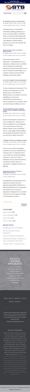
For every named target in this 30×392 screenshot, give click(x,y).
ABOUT (11, 298)
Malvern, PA (22, 342)
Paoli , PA (11, 348)
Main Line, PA (16, 342)
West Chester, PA (19, 352)
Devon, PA (14, 338)
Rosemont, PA (8, 350)
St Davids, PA (14, 350)
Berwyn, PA (18, 332)
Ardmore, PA (6, 332)
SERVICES (17, 298)
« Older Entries (7, 202)
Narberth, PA (11, 346)
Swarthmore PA (21, 350)
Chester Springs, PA (14, 336)
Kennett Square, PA (22, 340)
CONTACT (17, 302)
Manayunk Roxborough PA (9, 344)
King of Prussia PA (8, 342)
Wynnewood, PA (14, 354)
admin (6, 23)
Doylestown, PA (20, 338)
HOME (6, 298)
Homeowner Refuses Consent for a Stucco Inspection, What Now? (14, 110)
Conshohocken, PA (7, 338)
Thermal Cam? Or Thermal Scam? (15, 140)
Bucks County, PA (10, 334)
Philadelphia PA (17, 348)
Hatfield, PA (7, 340)
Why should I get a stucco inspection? (12, 50)
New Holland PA (18, 346)
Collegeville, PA (22, 336)
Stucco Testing (21, 25)
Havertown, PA (14, 340)
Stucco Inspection (9, 25)
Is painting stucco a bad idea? (14, 21)
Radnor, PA (23, 348)
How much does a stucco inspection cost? (12, 172)
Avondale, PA (12, 332)
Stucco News (7, 218)
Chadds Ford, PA (18, 334)
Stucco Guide (21, 23)
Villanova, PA (13, 352)
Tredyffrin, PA (6, 352)
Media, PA (18, 344)
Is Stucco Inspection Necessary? (15, 80)
